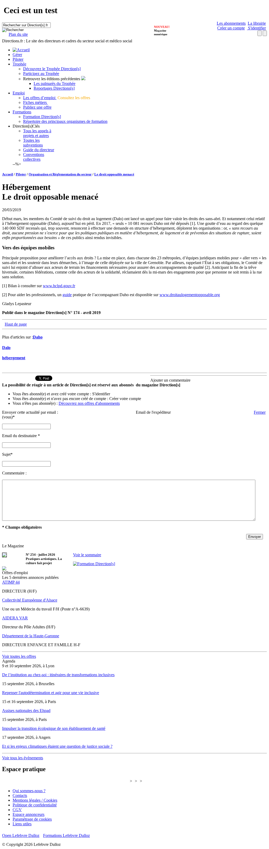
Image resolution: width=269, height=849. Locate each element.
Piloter (18, 59)
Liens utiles (22, 824)
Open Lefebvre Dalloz (20, 835)
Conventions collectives (33, 156)
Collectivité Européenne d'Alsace (29, 600)
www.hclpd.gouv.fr (59, 286)
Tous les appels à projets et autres (37, 133)
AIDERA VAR (15, 618)
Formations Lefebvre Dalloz (66, 835)
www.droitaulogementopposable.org (189, 294)
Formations (22, 112)
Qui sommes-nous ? (29, 791)
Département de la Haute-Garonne (30, 636)
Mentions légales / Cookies (35, 800)
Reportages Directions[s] (54, 88)
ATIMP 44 (11, 582)
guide (67, 294)
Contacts (20, 795)
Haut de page (16, 324)
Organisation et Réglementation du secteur (60, 174)
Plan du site (18, 34)
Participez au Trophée (41, 73)
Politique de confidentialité (35, 805)
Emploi (19, 93)
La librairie (257, 23)
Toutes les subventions (33, 142)
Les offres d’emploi (39, 97)
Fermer (260, 412)
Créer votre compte (125, 398)
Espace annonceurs (28, 814)
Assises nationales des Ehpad (26, 710)
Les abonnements (231, 23)
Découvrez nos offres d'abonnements (89, 403)
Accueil (7, 174)
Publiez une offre (37, 107)
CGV (17, 809)
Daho (38, 337)
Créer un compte (231, 28)
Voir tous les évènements (22, 758)
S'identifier (256, 28)
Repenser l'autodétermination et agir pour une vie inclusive (50, 692)
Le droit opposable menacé (114, 174)
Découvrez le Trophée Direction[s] (52, 69)
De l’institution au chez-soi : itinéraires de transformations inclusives (58, 675)
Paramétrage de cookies (32, 819)
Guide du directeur (38, 150)
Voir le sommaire (87, 555)
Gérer (17, 54)
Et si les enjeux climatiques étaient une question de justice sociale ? (57, 746)
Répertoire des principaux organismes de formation (65, 121)
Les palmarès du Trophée (54, 83)
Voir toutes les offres (19, 656)
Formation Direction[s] (42, 116)
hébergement (13, 358)
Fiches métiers (35, 102)
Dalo (6, 347)
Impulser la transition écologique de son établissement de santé (53, 728)
